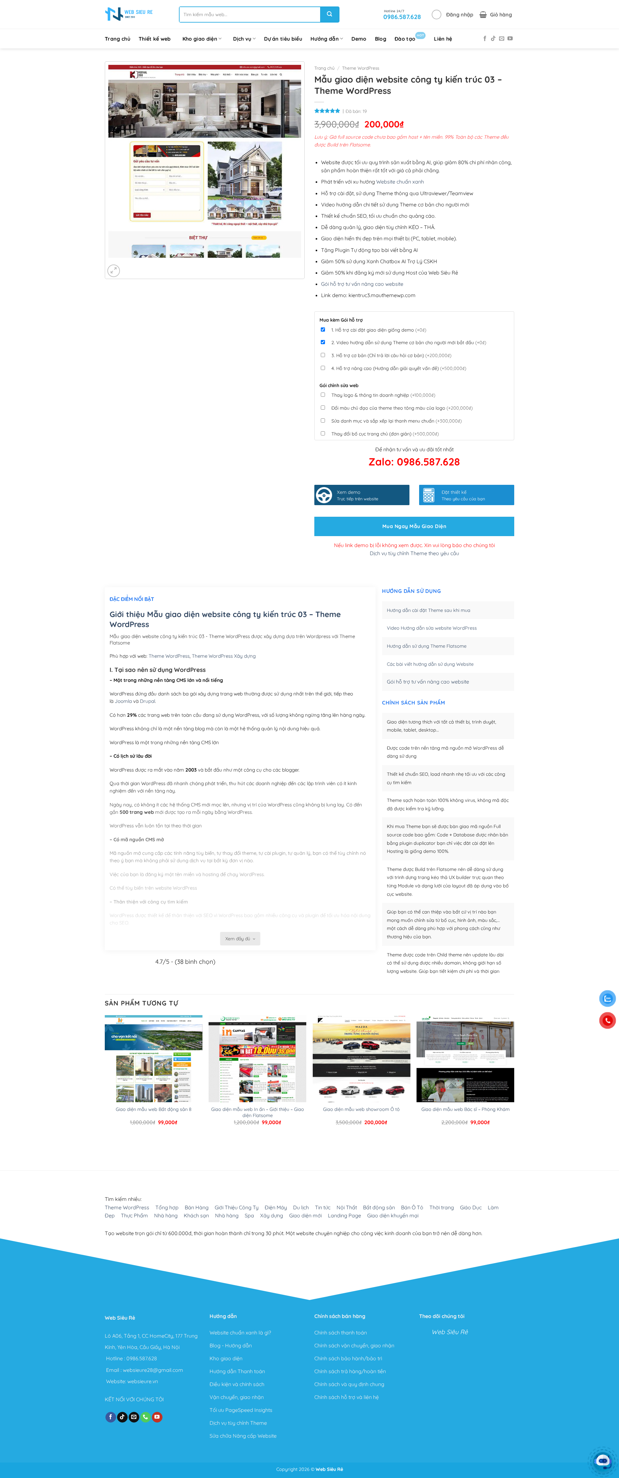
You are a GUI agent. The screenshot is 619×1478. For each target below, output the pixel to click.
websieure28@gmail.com (153, 1369)
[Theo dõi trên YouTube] (510, 39)
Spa (249, 1215)
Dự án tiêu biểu (283, 38)
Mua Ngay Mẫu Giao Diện (414, 526)
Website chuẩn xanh (400, 181)
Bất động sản (379, 1207)
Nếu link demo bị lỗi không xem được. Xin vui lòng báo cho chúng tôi (414, 545)
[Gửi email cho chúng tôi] (501, 39)
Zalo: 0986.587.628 (414, 461)
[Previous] (114, 264)
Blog (380, 38)
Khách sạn (196, 1215)
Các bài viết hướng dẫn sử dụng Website (430, 664)
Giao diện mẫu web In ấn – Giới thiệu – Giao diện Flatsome (257, 1112)
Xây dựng (271, 1215)
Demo (358, 38)
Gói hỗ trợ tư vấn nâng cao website (362, 284)
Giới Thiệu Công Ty (237, 1207)
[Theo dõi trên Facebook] (484, 39)
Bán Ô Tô (412, 1207)
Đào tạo (409, 37)
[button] (452, 14)
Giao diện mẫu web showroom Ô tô (361, 1109)
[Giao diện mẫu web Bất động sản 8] (153, 1079)
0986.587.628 (141, 1358)
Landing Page (344, 1215)
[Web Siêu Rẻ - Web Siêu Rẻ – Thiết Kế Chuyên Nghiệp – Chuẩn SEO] (129, 14)
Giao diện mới (305, 1215)
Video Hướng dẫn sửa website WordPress (432, 628)
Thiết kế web (155, 38)
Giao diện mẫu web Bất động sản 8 (154, 1109)
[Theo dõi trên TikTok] (493, 39)
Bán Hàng (197, 1207)
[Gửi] (329, 14)
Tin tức (322, 1207)
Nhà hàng (166, 1215)
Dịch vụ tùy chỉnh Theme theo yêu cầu (414, 553)
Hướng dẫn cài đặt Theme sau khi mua (428, 610)
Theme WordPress (360, 68)
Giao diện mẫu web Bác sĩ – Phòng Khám (465, 1109)
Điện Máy (276, 1207)
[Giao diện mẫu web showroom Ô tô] (361, 1079)
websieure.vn (142, 1381)
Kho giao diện (199, 38)
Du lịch (301, 1207)
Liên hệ (443, 38)
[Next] (132, 264)
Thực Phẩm (134, 1215)
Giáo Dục (471, 1207)
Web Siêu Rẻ (449, 1332)
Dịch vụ (242, 38)
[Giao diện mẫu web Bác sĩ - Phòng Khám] (465, 1079)
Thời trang (441, 1207)
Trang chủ (117, 38)
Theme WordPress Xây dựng (224, 656)
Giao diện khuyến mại (392, 1215)
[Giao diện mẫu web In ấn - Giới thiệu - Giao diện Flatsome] (257, 1079)
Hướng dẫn (324, 38)
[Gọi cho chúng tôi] (145, 1417)
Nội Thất (347, 1207)
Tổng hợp (167, 1207)
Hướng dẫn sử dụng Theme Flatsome (427, 646)
